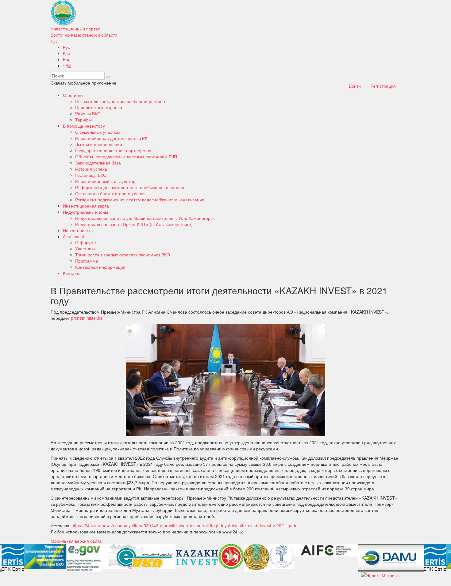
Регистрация (383, 86)
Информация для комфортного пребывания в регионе (130, 187)
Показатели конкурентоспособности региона (120, 101)
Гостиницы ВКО (90, 175)
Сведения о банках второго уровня (110, 193)
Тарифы (83, 120)
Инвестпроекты (78, 230)
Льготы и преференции (98, 144)
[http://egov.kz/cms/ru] (82, 558)
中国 (67, 65)
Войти (355, 86)
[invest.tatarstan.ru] (229, 556)
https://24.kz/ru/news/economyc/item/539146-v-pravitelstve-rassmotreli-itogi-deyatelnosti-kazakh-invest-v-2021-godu (184, 525)
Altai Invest (73, 236)
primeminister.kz (86, 318)
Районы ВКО (88, 113)
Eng (67, 59)
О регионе (73, 95)
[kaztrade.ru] (255, 558)
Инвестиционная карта (86, 206)
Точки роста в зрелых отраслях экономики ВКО (122, 254)
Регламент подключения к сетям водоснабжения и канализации (139, 199)
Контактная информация (100, 267)
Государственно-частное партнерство (113, 150)
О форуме (85, 242)
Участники (85, 248)
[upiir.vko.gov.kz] (43, 556)
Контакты (72, 273)
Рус (54, 41)
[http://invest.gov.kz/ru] (195, 558)
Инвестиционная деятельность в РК (111, 138)
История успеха (91, 169)
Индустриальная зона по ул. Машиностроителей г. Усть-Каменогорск (144, 218)
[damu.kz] (389, 558)
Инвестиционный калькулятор (105, 181)
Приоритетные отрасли (98, 107)
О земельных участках (97, 132)
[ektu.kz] (280, 556)
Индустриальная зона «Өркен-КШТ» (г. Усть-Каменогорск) (134, 224)
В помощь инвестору (84, 126)
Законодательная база (98, 163)
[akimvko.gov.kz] (137, 556)
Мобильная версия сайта (76, 541)
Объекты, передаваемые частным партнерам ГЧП (126, 156)
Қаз (66, 53)
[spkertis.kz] (11, 558)
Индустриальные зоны (85, 212)
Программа (86, 261)
